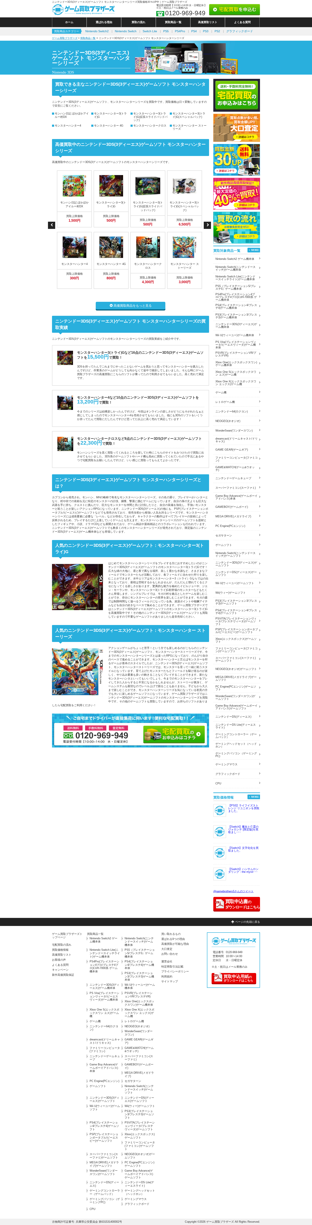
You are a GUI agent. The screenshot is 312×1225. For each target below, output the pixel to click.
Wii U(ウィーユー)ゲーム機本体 (234, 335)
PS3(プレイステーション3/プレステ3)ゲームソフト (236, 602)
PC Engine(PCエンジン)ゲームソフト (235, 688)
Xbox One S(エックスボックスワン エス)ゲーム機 (235, 373)
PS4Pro (180, 31)
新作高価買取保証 (63, 974)
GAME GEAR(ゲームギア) (231, 449)
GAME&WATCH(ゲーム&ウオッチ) (235, 468)
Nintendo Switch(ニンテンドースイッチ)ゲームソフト (235, 554)
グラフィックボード (239, 31)
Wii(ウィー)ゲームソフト (230, 592)
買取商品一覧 (173, 22)
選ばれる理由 (104, 22)
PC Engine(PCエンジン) (230, 526)
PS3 (205, 31)
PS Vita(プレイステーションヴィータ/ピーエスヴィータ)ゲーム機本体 (235, 345)
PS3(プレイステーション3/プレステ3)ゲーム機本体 (236, 316)
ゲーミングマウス (226, 764)
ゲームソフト (223, 545)
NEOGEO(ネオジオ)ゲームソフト (236, 669)
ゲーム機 (220, 392)
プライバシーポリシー (175, 971)
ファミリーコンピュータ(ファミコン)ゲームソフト (236, 650)
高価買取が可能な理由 (175, 943)
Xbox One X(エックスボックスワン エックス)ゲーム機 (235, 383)
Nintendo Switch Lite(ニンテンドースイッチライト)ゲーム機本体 (235, 278)
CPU (218, 783)
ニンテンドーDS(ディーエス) (233, 716)
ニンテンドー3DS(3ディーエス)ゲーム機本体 (236, 325)
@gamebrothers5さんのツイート (233, 891)
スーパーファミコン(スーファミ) (235, 487)
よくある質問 (242, 22)
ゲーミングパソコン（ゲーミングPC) (236, 754)
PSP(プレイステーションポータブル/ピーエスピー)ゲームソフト (236, 630)
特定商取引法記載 (172, 966)
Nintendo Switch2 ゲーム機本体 (234, 259)
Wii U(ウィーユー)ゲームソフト (234, 583)
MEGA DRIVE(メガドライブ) (233, 516)
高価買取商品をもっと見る (133, 305)
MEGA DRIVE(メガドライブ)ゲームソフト (236, 678)
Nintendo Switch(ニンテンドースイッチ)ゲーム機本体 (235, 268)
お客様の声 (59, 959)
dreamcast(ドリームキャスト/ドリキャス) (236, 440)
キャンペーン (60, 969)
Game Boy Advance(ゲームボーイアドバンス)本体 (236, 497)
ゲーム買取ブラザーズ (64, 38)
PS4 (194, 31)
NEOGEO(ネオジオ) (227, 421)
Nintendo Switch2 (97, 31)
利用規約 (166, 976)
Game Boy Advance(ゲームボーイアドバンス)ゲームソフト (236, 707)
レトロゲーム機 (225, 402)
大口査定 (166, 949)
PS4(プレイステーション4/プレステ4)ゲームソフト (236, 611)
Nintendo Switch (125, 31)
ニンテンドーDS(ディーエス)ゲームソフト (236, 573)
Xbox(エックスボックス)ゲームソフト (236, 640)
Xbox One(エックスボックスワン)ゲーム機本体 (236, 363)
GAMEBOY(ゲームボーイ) (231, 506)
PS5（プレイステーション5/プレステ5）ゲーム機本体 (235, 287)
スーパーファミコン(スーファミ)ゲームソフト (235, 659)
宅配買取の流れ (61, 944)
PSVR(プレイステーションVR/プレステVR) (235, 354)
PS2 (217, 31)
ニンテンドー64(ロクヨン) (231, 411)
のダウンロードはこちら (238, 978)
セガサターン (223, 535)
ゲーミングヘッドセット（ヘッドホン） (236, 745)
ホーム (69, 22)
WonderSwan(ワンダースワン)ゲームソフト (235, 697)
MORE (255, 250)
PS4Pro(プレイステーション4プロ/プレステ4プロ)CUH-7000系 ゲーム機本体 (236, 297)
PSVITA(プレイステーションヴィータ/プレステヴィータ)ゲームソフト (236, 621)
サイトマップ (169, 981)
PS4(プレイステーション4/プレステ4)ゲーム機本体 (236, 306)
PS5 (166, 31)
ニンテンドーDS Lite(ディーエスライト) (235, 726)
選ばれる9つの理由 (173, 939)
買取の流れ (138, 22)
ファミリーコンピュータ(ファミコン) (236, 459)
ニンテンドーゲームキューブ (233, 478)
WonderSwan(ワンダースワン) (234, 430)
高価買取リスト (207, 22)
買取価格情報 (60, 949)
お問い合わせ (169, 953)
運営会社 (166, 961)
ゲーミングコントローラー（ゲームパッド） (236, 735)
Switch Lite (150, 31)
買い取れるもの (171, 933)
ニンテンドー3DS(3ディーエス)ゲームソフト (236, 564)
